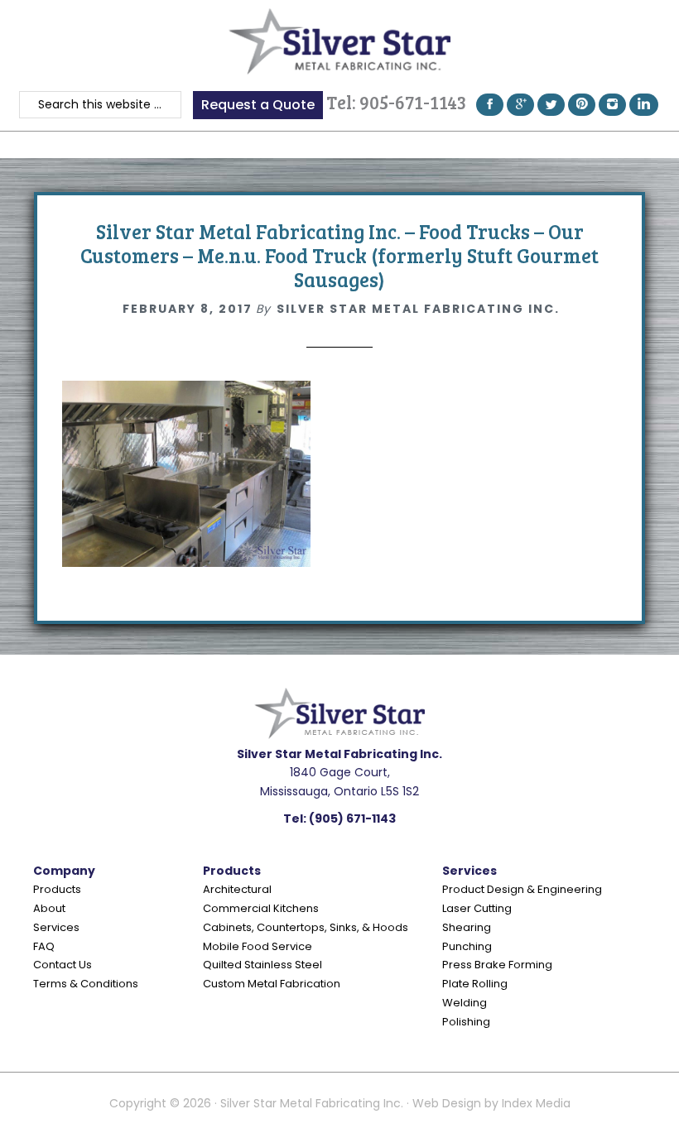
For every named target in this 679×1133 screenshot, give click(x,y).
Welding (464, 1003)
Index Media (536, 1103)
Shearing (466, 927)
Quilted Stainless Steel (262, 964)
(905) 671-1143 (352, 818)
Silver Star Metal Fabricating (339, 41)
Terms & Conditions (85, 983)
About (49, 908)
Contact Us (62, 964)
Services (56, 927)
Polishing (466, 1022)
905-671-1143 (412, 102)
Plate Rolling (475, 983)
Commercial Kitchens (261, 908)
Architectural (237, 889)
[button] (339, 144)
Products (57, 889)
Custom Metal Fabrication (271, 983)
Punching (467, 946)
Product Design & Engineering (522, 889)
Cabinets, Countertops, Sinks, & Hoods (305, 927)
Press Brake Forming (497, 964)
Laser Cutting (477, 908)
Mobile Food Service (257, 946)
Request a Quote (258, 104)
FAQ (44, 946)
